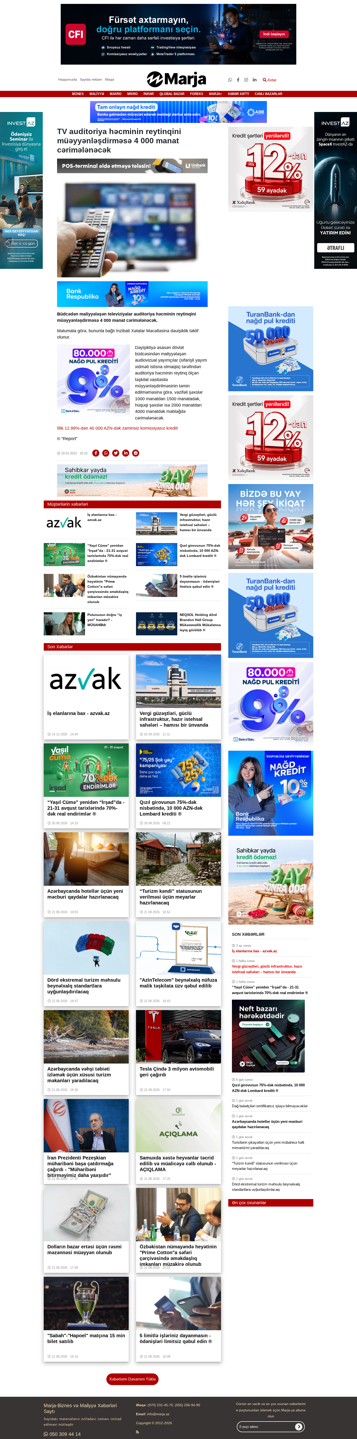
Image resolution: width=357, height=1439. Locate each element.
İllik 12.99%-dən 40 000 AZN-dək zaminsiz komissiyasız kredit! (117, 428)
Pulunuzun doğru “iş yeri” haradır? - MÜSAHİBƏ (104, 620)
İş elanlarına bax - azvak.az (254, 951)
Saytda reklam (91, 79)
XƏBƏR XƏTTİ (238, 94)
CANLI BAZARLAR (268, 94)
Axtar (271, 80)
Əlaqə (109, 79)
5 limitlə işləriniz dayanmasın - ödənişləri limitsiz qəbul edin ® (200, 581)
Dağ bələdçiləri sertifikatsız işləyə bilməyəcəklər (270, 1106)
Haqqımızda (67, 79)
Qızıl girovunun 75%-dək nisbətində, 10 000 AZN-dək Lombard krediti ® (200, 551)
